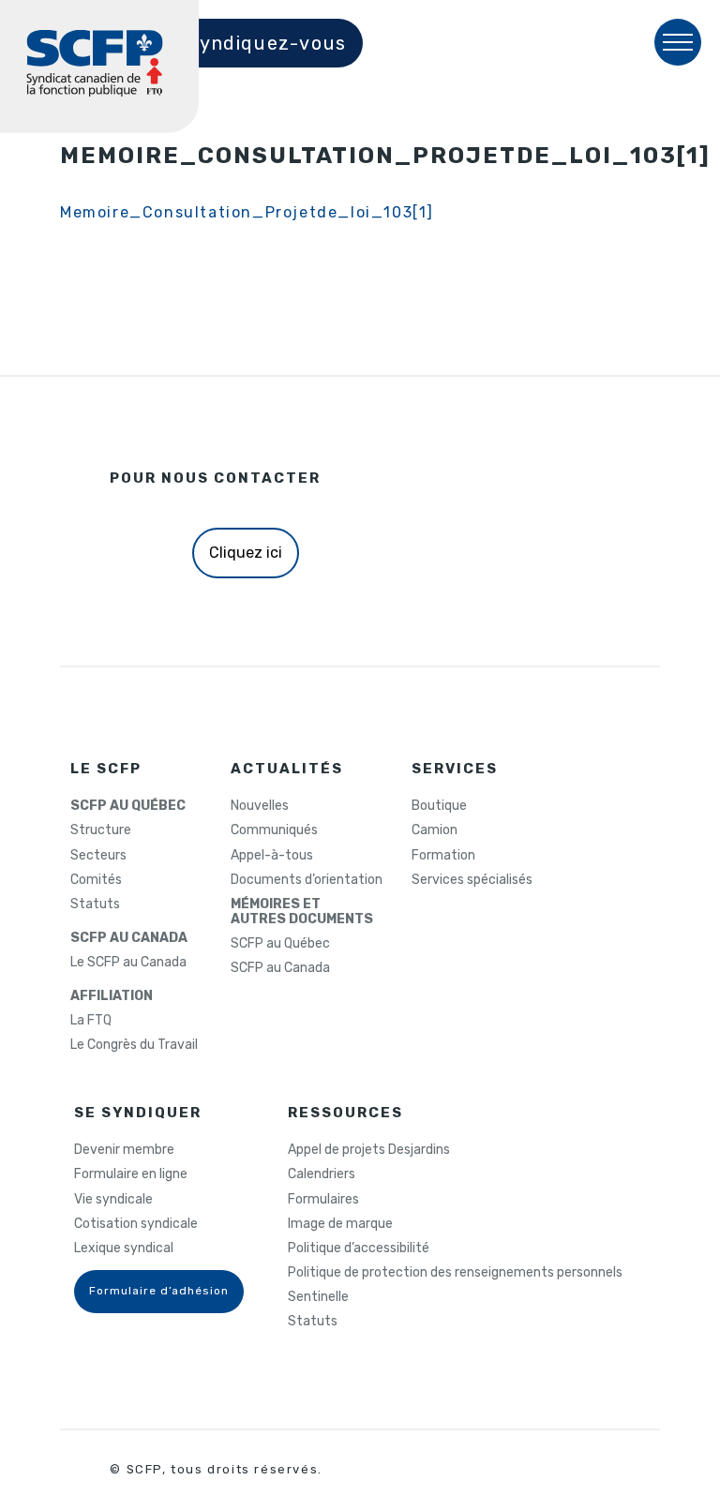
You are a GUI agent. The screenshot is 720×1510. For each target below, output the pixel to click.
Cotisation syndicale (136, 1224)
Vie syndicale (113, 1199)
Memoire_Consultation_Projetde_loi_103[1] (247, 212)
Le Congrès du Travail (134, 1045)
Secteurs (98, 855)
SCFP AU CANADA (129, 938)
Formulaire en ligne (131, 1174)
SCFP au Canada (280, 968)
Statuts (95, 904)
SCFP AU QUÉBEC (128, 806)
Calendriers (321, 1174)
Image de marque (340, 1224)
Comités (96, 880)
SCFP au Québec (280, 943)
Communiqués (274, 830)
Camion (435, 830)
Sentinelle (318, 1297)
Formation (443, 855)
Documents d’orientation (306, 880)
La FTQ (91, 1020)
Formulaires (323, 1199)
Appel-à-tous (272, 855)
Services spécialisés (472, 880)
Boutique (439, 806)
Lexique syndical (123, 1248)
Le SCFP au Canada (128, 962)
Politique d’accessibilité (358, 1248)
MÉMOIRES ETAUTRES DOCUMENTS (302, 912)
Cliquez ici (245, 552)
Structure (100, 830)
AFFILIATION (111, 996)
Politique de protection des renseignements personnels (455, 1272)
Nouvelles (260, 806)
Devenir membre (124, 1150)
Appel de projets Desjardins (369, 1150)
